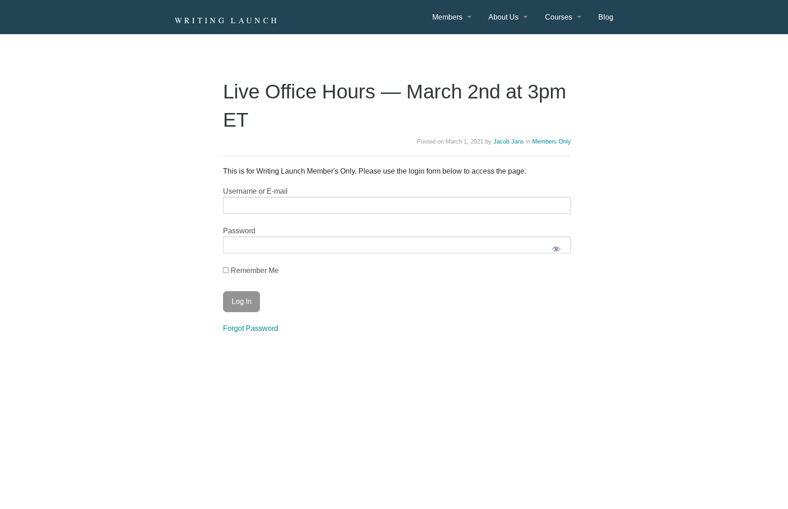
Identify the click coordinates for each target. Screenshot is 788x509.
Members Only (551, 141)
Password (239, 231)
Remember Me (254, 270)
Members (447, 17)
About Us (503, 17)
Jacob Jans (508, 141)
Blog (605, 17)
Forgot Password (250, 328)
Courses (558, 17)
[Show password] (556, 249)
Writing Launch (227, 20)
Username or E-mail (255, 191)
